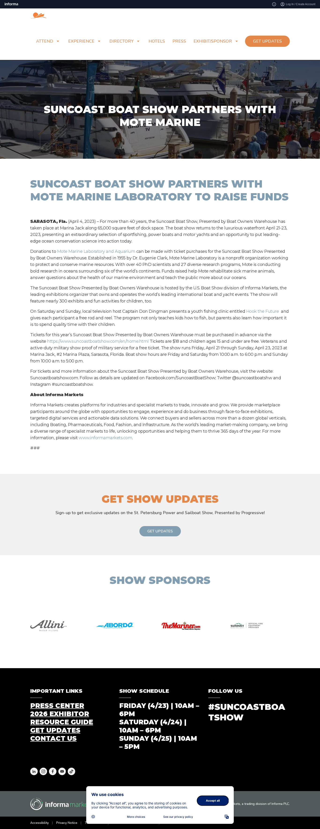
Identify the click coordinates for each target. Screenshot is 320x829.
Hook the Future (262, 311)
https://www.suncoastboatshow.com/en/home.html (98, 341)
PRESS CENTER (57, 706)
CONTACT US (53, 738)
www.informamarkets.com (105, 437)
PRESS (179, 41)
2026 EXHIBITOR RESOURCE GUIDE (61, 718)
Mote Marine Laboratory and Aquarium (96, 251)
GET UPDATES (267, 41)
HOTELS (157, 41)
